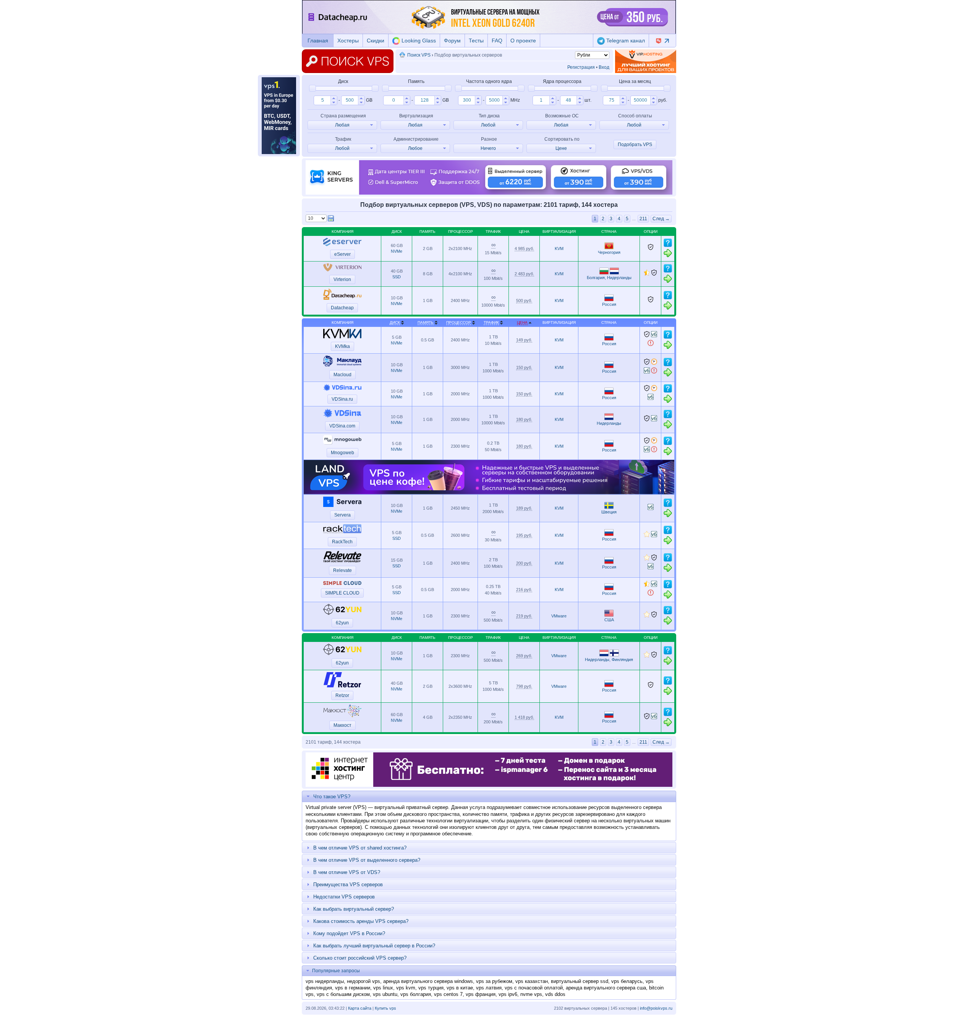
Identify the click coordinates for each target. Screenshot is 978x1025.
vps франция (480, 994)
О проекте (523, 40)
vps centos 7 (448, 994)
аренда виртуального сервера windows (428, 981)
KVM (559, 248)
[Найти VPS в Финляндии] (614, 655)
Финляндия (622, 659)
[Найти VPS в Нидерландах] (614, 273)
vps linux (383, 988)
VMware (559, 616)
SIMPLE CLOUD (342, 593)
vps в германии (352, 988)
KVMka (342, 346)
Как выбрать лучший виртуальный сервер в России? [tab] (374, 946)
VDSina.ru (342, 399)
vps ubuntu (385, 994)
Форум (452, 40)
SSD (396, 277)
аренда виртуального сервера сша (606, 988)
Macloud (342, 374)
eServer (342, 254)
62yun (342, 622)
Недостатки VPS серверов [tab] (344, 897)
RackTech (342, 541)
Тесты (476, 40)
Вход (604, 67)
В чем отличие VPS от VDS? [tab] (346, 872)
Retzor (342, 695)
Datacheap (342, 307)
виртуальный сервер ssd (579, 981)
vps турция (431, 988)
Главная (318, 40)
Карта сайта (359, 1008)
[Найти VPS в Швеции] (609, 507)
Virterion (342, 279)
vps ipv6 (508, 994)
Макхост (342, 725)
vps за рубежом (494, 981)
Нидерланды (619, 277)
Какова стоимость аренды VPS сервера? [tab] (360, 921)
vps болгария (415, 994)
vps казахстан (531, 981)
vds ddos (555, 994)
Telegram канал (625, 40)
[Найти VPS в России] (609, 299)
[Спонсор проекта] (645, 61)
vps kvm (405, 988)
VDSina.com (342, 426)
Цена (522, 322)
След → (661, 218)
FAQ (497, 40)
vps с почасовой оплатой (534, 988)
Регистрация (581, 67)
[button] (333, 98)
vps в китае (460, 988)
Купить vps (385, 1008)
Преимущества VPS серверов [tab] (348, 884)
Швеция (609, 512)
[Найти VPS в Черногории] (609, 247)
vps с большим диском (343, 994)
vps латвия (489, 988)
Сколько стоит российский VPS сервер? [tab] (359, 958)
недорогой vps (363, 981)
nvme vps (531, 994)
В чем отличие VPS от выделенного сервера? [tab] (366, 860)
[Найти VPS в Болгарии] (604, 273)
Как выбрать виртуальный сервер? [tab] (353, 909)
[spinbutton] (322, 100)
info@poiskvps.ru (656, 1008)
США (609, 619)
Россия (609, 304)
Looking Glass (418, 40)
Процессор (458, 322)
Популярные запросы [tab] (336, 970)
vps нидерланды (325, 981)
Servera (342, 515)
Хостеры (348, 40)
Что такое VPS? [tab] (331, 796)
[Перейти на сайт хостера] (667, 256)
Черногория (609, 252)
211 (643, 218)
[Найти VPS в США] (609, 615)
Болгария (596, 277)
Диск (395, 322)
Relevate (342, 570)
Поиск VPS (419, 55)
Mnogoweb (342, 452)
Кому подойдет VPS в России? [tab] (349, 933)
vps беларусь (627, 981)
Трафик (491, 322)
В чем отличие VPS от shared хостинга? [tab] (359, 848)
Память (426, 322)
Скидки (375, 40)
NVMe (396, 251)
